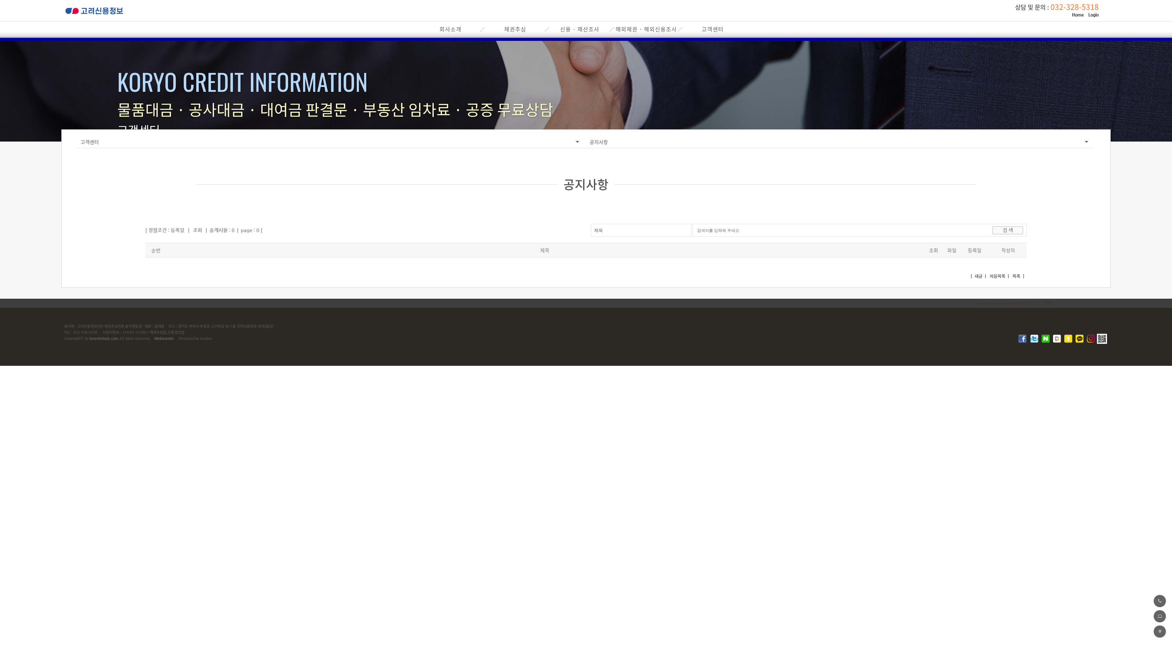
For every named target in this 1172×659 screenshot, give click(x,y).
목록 (1015, 276)
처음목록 (996, 276)
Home (1078, 14)
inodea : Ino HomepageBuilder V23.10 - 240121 (1015, 303)
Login (1093, 14)
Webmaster (164, 338)
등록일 (177, 230)
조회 (197, 230)
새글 (977, 276)
